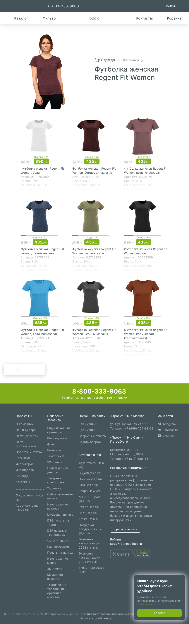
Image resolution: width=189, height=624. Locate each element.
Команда (22, 476)
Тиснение (54, 488)
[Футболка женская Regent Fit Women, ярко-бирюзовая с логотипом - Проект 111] (43, 297)
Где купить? (88, 430)
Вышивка (54, 450)
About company (27, 507)
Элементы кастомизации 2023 (89, 543)
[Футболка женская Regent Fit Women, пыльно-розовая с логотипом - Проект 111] (146, 136)
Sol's (88, 513)
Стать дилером (27, 436)
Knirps (89, 491)
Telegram (169, 424)
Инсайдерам (25, 470)
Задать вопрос (90, 442)
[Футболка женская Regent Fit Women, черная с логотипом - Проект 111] (146, 217)
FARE (89, 485)
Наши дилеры (26, 430)
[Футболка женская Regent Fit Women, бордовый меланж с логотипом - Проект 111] (94, 136)
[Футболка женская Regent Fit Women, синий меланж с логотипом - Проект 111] (43, 217)
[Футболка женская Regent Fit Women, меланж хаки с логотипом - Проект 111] (94, 217)
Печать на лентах (60, 552)
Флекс (51, 444)
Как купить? (88, 424)
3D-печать (55, 568)
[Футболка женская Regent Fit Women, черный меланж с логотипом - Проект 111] (94, 297)
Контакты (23, 482)
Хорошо (159, 613)
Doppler (91, 479)
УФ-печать (55, 462)
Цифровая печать (60, 514)
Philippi (89, 507)
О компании (25, 424)
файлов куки (145, 604)
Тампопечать (56, 456)
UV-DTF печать (58, 541)
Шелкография (57, 438)
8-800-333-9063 (98, 391)
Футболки (130, 60)
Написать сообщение (95, 618)
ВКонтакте (170, 430)
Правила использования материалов (107, 614)
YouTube (168, 436)
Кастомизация (58, 546)
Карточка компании (125, 529)
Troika (88, 519)
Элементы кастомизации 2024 (89, 558)
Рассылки (23, 458)
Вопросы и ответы (92, 436)
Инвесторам (25, 464)
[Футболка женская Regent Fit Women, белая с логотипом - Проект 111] (43, 136)
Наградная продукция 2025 (91, 529)
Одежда (108, 60)
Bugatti (90, 473)
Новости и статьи (29, 452)
